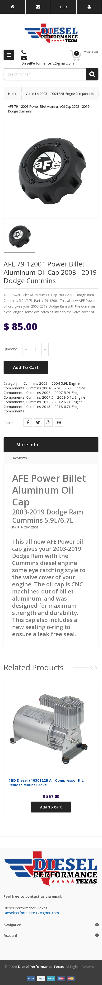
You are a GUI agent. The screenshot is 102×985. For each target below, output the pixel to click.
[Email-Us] (38, 7)
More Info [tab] (27, 445)
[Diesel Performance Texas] (12, 7)
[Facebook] (27, 422)
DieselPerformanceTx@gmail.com (31, 912)
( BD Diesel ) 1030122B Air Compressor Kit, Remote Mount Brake (46, 782)
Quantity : (11, 349)
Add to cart (51, 807)
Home (12, 93)
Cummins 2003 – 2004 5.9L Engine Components (60, 93)
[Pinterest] (59, 422)
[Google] (48, 422)
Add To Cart (26, 367)
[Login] (89, 7)
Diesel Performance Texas (41, 966)
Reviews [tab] (20, 457)
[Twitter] (38, 422)
